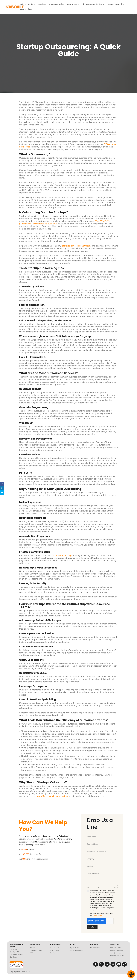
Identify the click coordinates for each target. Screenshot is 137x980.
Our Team (13, 957)
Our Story (13, 949)
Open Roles (74, 948)
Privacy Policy (95, 948)
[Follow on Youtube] (118, 964)
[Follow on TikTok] (124, 964)
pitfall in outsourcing (62, 555)
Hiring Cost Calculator (93, 5)
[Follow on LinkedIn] (112, 964)
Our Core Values (15, 952)
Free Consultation (115, 5)
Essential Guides (36, 950)
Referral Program (76, 950)
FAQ (31, 953)
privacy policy (97, 916)
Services (42, 5)
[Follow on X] (101, 964)
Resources (72, 5)
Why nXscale (26, 5)
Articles (33, 948)
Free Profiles (26, 10)
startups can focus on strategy (76, 245)
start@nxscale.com (116, 953)
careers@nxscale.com (117, 955)
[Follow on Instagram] (107, 964)
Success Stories (56, 5)
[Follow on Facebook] (95, 964)
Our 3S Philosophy (16, 954)
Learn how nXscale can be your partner (49, 796)
